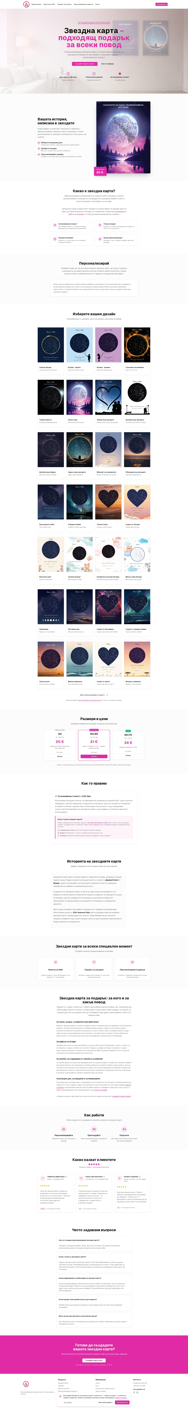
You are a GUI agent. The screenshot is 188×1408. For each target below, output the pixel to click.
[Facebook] (134, 1392)
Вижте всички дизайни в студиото (92, 695)
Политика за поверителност (105, 1388)
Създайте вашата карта (86, 64)
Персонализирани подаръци (83, 4)
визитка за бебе (101, 1090)
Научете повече (121, 1398)
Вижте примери (109, 64)
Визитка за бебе (49, 4)
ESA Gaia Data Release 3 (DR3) (98, 823)
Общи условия (101, 1391)
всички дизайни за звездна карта (89, 700)
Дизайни (61, 1386)
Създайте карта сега (94, 1360)
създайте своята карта (121, 1096)
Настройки (68, 1402)
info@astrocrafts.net (140, 1383)
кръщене (80, 214)
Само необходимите (105, 1402)
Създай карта (161, 4)
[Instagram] (137, 1392)
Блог (97, 1386)
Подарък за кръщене (64, 4)
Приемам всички (122, 1402)
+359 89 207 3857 (139, 1386)
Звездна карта (36, 4)
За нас (97, 4)
